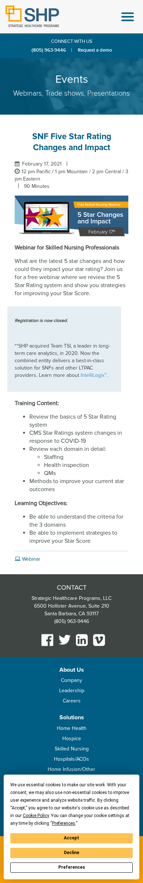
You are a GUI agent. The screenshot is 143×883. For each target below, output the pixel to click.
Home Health (72, 728)
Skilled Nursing (72, 749)
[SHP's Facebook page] (47, 640)
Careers (72, 701)
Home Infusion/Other (71, 769)
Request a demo (95, 50)
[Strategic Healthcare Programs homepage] (32, 16)
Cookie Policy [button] (36, 815)
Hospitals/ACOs (71, 759)
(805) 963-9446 (49, 50)
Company (71, 680)
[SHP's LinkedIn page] (82, 640)
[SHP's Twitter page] (65, 640)
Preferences (71, 867)
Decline (71, 852)
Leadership (71, 690)
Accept (71, 838)
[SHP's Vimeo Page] (99, 640)
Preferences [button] (63, 823)
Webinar (30, 559)
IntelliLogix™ (94, 375)
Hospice (71, 738)
